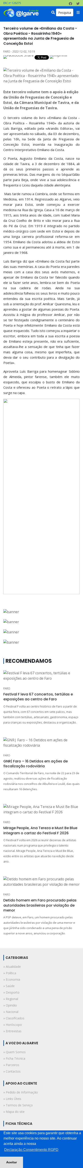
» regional (10, 999)
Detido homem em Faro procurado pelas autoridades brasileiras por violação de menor (40, 905)
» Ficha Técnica (14, 1058)
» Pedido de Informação (20, 1092)
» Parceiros (11, 1065)
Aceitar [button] (11, 1162)
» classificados (13, 1018)
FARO (6, 688)
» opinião (10, 1005)
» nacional (10, 1012)
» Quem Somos (14, 1052)
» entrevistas (12, 1031)
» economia (11, 979)
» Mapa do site (14, 1111)
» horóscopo (12, 1025)
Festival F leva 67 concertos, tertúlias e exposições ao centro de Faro (38, 697)
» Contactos (12, 1071)
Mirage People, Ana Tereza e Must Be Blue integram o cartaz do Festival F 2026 (40, 830)
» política (9, 973)
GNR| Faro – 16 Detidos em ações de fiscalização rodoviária (35, 764)
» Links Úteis (12, 1099)
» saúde (9, 986)
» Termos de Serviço (18, 1105)
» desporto (11, 992)
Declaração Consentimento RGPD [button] (31, 1150)
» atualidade (12, 966)
